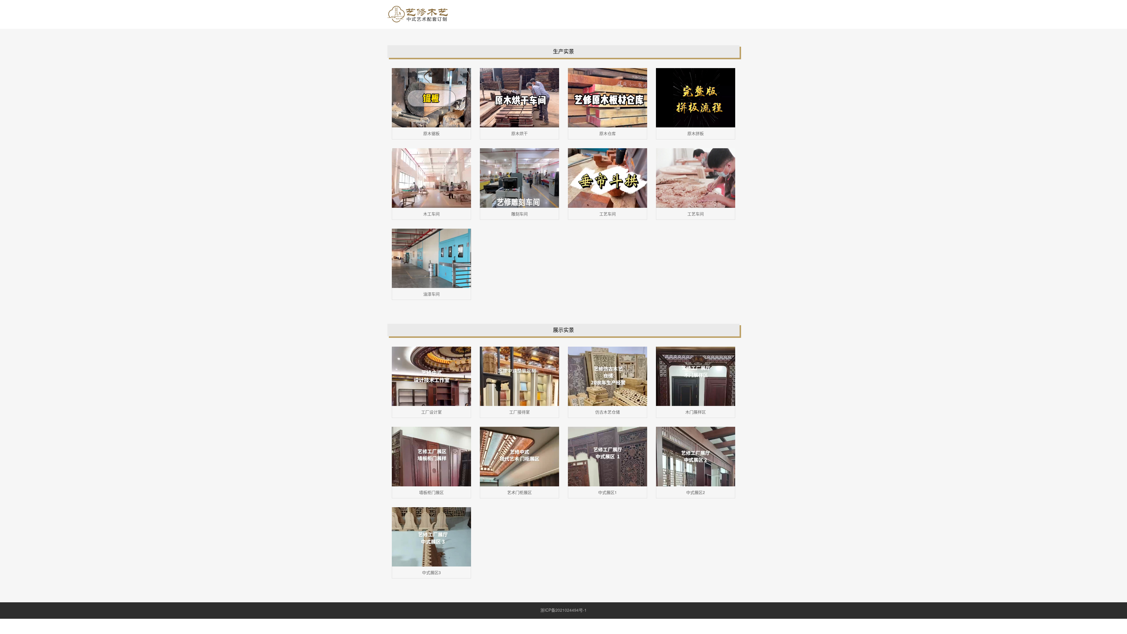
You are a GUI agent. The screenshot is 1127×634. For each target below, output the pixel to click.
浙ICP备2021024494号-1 (563, 610)
